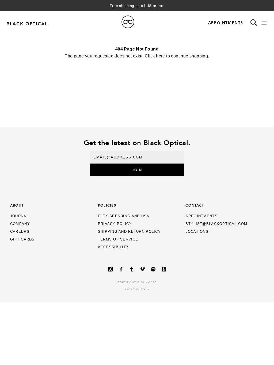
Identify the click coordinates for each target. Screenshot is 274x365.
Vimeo (142, 269)
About (17, 205)
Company (20, 224)
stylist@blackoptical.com (216, 224)
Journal (19, 216)
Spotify (153, 269)
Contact (194, 205)
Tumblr (131, 269)
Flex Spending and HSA (124, 216)
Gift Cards (22, 239)
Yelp (163, 269)
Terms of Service (118, 239)
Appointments (225, 22)
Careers (19, 232)
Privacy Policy (115, 224)
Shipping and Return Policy (129, 232)
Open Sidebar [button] (264, 22)
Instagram (110, 269)
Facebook (121, 269)
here (160, 56)
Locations (196, 232)
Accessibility (113, 247)
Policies (107, 205)
